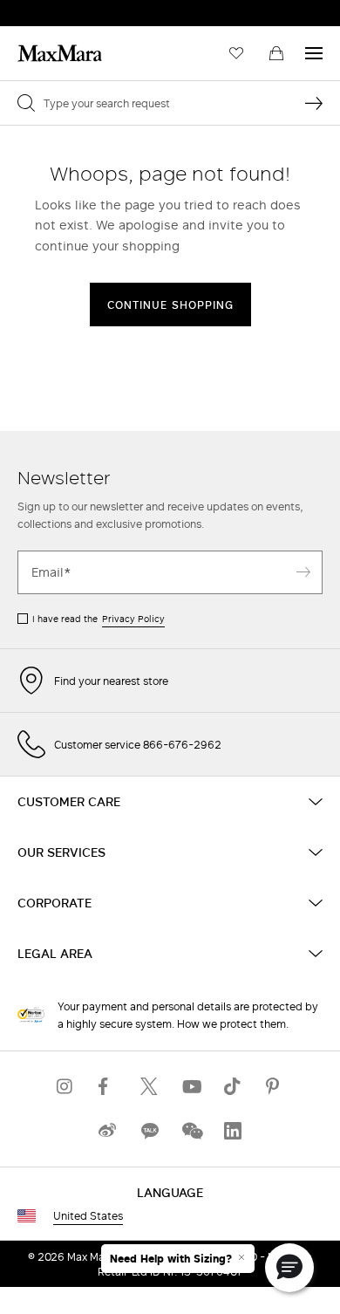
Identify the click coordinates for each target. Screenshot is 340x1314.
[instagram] (65, 1087)
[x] (149, 1087)
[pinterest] (274, 1087)
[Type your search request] (314, 103)
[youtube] (190, 1087)
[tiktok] (232, 1087)
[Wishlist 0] (236, 53)
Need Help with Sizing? (171, 1259)
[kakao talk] (149, 1131)
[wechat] (190, 1131)
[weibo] (107, 1131)
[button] (289, 1267)
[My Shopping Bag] (276, 53)
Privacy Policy (133, 619)
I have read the (98, 619)
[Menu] (314, 53)
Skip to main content (66, 9)
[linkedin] (232, 1131)
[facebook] (107, 1087)
